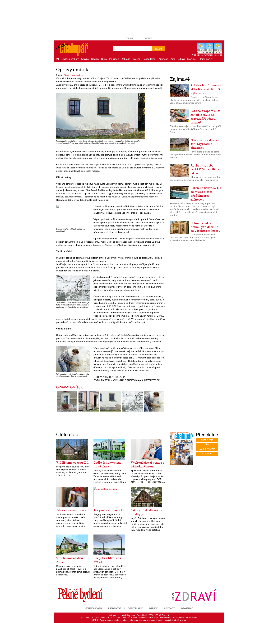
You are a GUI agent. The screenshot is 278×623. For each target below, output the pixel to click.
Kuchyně (163, 59)
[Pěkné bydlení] (80, 595)
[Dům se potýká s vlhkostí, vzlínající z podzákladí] (73, 215)
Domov (149, 38)
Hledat (158, 48)
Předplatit (207, 440)
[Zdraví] (194, 595)
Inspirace (114, 59)
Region (95, 59)
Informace (187, 608)
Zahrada (125, 59)
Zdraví (129, 38)
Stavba (85, 59)
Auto (173, 59)
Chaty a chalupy (70, 59)
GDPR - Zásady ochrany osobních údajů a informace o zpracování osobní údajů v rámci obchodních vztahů (139, 620)
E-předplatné (135, 608)
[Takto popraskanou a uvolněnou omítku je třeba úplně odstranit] (73, 288)
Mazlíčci (191, 59)
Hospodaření (149, 59)
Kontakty (169, 608)
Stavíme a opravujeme (74, 75)
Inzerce (153, 608)
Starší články (206, 59)
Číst (207, 445)
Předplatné (114, 608)
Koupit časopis (207, 449)
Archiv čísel (207, 454)
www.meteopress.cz (213, 55)
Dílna (104, 59)
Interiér (136, 59)
